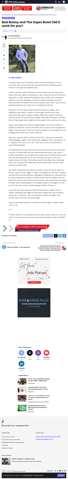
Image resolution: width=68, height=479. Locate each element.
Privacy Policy (27, 475)
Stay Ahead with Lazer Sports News (38, 402)
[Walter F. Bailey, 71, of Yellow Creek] (6, 461)
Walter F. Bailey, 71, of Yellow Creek (23, 459)
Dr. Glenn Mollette (14, 36)
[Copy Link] (12, 31)
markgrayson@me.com (44, 439)
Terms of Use (39, 475)
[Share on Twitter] (4, 55)
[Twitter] (30, 355)
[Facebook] (22, 355)
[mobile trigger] (3, 2)
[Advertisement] (34, 332)
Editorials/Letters (8, 18)
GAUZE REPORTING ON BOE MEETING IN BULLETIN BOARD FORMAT (37, 407)
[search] (55, 2)
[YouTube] (60, 471)
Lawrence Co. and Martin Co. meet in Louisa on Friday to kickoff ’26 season (39, 397)
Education (31, 391)
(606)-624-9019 (54, 437)
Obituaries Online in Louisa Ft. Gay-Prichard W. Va (26, 461)
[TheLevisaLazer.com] (15, 2)
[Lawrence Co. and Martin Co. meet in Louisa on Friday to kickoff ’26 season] (22, 398)
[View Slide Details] (17, 8)
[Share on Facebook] (10, 31)
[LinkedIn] (22, 366)
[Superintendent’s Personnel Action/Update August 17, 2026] (22, 389)
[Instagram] (38, 355)
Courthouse (31, 383)
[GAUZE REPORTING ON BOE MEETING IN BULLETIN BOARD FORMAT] (22, 408)
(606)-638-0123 (42, 437)
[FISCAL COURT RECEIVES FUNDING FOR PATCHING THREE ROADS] (22, 381)
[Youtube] (46, 355)
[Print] (15, 31)
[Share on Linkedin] (4, 59)
